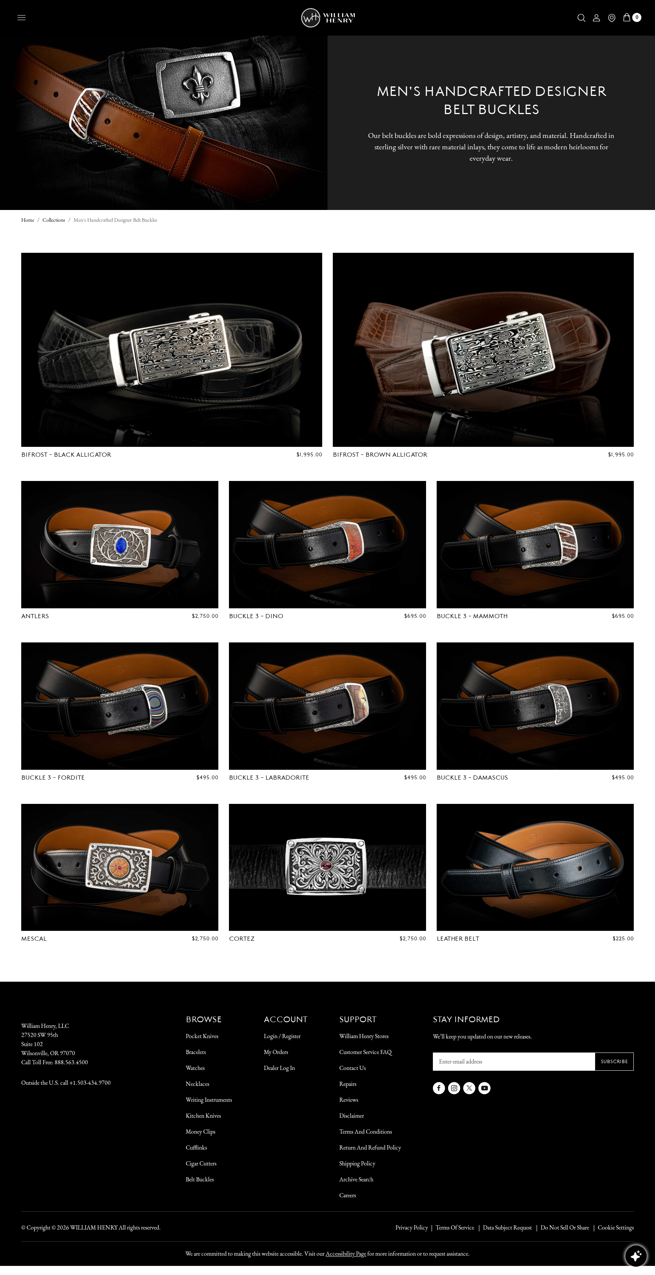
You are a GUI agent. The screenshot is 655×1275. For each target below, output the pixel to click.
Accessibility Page (346, 1254)
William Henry (94, 1227)
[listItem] (561, 1227)
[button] (581, 17)
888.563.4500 (71, 1062)
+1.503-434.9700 (90, 1083)
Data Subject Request (507, 1227)
